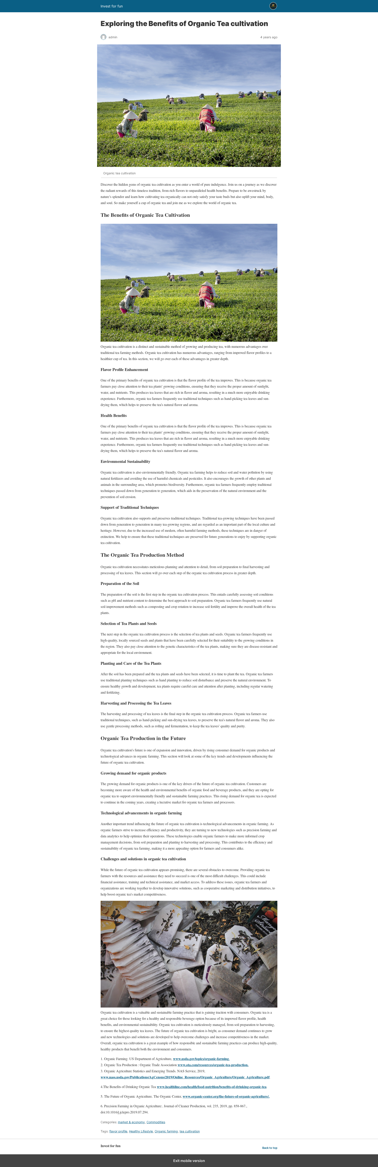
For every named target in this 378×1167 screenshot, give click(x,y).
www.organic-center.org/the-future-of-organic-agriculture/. (226, 1096)
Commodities (156, 1122)
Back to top (269, 1148)
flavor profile (118, 1131)
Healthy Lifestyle (141, 1131)
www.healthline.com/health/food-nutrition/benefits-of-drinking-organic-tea (211, 1086)
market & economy (131, 1122)
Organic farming (166, 1131)
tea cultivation (190, 1131)
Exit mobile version (189, 1160)
